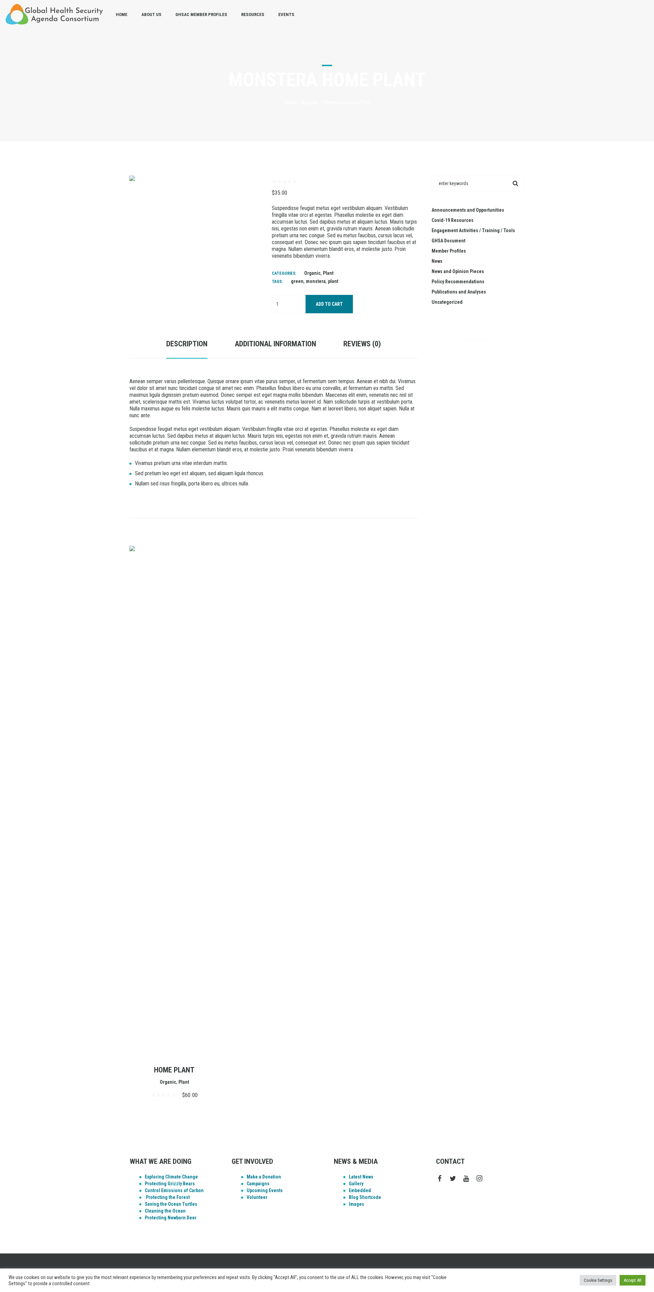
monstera (316, 281)
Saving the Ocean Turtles (171, 1204)
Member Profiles (449, 251)
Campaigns (258, 1183)
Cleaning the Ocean (165, 1211)
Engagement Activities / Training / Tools (473, 230)
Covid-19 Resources (452, 220)
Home (291, 102)
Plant (328, 273)
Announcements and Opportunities (468, 210)
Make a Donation (264, 1177)
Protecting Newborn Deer (171, 1217)
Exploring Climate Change (171, 1177)
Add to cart (329, 304)
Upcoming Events (265, 1190)
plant (333, 281)
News (437, 261)
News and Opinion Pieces (458, 271)
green (297, 281)
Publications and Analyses (459, 292)
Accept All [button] (632, 1280)
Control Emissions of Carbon (174, 1190)
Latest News (361, 1177)
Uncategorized (447, 302)
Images (356, 1204)
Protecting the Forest (167, 1197)
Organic (310, 102)
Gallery (356, 1183)
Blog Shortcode (365, 1197)
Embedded (360, 1190)
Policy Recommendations (458, 281)
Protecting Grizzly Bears (170, 1183)
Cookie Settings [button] (598, 1280)
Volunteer (257, 1197)
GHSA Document (448, 240)
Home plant (174, 1070)
